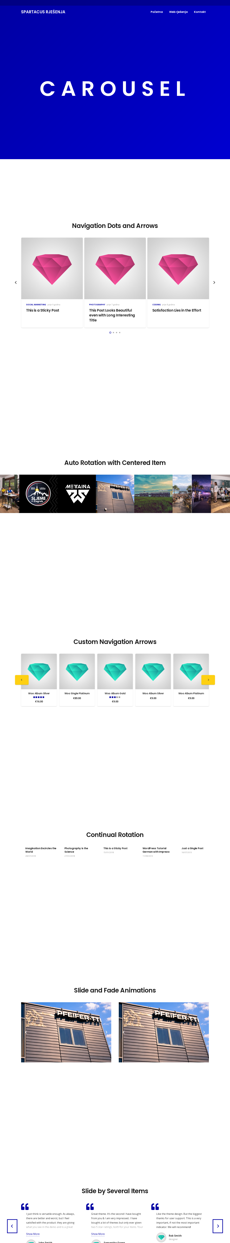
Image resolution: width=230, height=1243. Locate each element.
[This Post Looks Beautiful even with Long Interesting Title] (115, 240)
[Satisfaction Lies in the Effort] (178, 240)
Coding (156, 304)
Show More (33, 1234)
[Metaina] (77, 494)
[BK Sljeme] (38, 494)
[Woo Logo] (191, 656)
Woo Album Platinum (153, 693)
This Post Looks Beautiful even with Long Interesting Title (112, 315)
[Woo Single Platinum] (39, 656)
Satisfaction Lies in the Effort (176, 310)
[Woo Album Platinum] (153, 656)
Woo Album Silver (115, 693)
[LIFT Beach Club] (192, 494)
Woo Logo (191, 693)
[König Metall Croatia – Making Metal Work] (153, 494)
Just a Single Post (161, 848)
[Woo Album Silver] (115, 656)
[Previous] (16, 282)
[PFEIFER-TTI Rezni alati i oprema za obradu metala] (115, 494)
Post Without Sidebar (202, 848)
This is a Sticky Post (42, 310)
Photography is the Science (45, 850)
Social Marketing (36, 304)
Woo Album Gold (77, 693)
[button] (110, 332)
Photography (97, 304)
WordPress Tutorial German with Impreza (124, 850)
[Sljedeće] (214, 282)
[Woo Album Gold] (77, 656)
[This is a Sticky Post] (52, 240)
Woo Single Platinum (39, 693)
